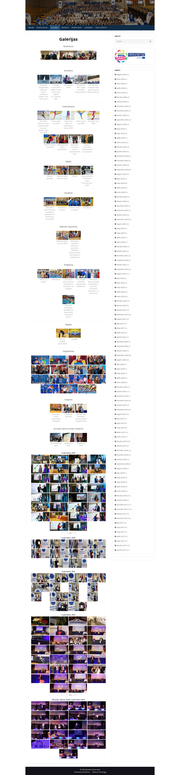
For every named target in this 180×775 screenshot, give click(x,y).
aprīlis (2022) (121, 292)
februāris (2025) (122, 147)
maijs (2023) (121, 233)
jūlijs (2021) (120, 324)
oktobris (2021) (122, 310)
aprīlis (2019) (121, 432)
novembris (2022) (122, 260)
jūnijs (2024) (121, 179)
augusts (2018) (122, 468)
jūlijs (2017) (120, 523)
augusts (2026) (122, 74)
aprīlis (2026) (121, 88)
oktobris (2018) (122, 459)
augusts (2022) (122, 274)
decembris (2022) (122, 256)
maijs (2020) (121, 373)
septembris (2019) (123, 410)
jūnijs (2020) (121, 369)
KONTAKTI (65, 28)
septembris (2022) (123, 269)
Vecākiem (88, 28)
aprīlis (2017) (121, 536)
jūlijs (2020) (120, 364)
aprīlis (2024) (121, 188)
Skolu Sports (100, 28)
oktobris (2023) (122, 215)
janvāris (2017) (122, 550)
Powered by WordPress (82, 772)
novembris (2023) (122, 210)
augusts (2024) (122, 174)
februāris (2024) (122, 197)
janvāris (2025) (122, 152)
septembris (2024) (123, 170)
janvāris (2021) (122, 337)
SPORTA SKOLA (41, 28)
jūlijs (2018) (120, 473)
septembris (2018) (123, 464)
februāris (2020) (122, 387)
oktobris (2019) (122, 405)
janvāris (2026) (122, 102)
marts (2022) (121, 296)
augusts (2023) (122, 224)
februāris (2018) (122, 496)
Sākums (31, 28)
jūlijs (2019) (120, 419)
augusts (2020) (122, 360)
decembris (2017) (122, 505)
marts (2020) (121, 382)
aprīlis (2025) (121, 138)
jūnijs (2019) (121, 423)
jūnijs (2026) (121, 79)
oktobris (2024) (122, 165)
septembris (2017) (123, 518)
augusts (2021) (122, 319)
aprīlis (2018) (121, 487)
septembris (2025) (123, 120)
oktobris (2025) (122, 115)
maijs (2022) (121, 287)
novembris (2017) (122, 509)
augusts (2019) (122, 414)
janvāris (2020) (122, 391)
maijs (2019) (121, 428)
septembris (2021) (123, 315)
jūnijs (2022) (121, 283)
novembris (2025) (122, 111)
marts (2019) (121, 437)
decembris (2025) (122, 106)
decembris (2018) (122, 450)
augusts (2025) (122, 124)
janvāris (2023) (122, 251)
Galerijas (54, 28)
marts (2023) (121, 242)
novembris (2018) (122, 455)
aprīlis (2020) (121, 378)
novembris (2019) (122, 401)
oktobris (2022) (122, 265)
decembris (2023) (122, 206)
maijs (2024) (121, 183)
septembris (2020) (123, 355)
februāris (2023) (122, 247)
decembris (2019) (122, 396)
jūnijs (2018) (121, 478)
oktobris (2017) (122, 514)
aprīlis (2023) (121, 237)
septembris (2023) (123, 219)
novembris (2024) (122, 161)
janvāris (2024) (122, 201)
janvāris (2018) (122, 500)
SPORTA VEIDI (76, 28)
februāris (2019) (122, 441)
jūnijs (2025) (121, 129)
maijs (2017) (121, 532)
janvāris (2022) (122, 305)
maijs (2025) (121, 133)
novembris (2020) (122, 346)
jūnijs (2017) (121, 527)
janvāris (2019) (122, 446)
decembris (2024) (122, 156)
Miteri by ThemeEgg (99, 772)
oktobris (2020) (122, 351)
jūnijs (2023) (121, 228)
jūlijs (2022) (120, 278)
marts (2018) (121, 491)
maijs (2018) (121, 482)
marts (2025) (121, 142)
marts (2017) (121, 541)
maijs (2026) (121, 84)
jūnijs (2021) (121, 328)
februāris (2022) (122, 301)
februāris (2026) (122, 97)
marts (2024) (121, 192)
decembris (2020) (122, 342)
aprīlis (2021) (121, 333)
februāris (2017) (122, 545)
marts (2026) (121, 93)
